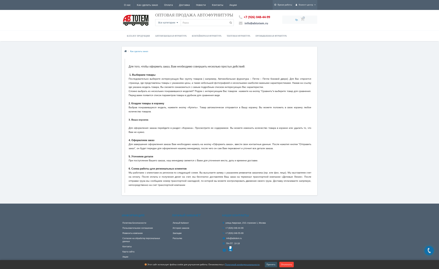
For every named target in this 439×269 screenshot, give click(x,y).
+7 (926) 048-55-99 (234, 233)
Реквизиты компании (132, 233)
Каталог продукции (138, 36)
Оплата (168, 5)
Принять (270, 264)
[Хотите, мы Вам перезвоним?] (429, 250)
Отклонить (286, 264)
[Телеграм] (224, 250)
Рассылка (177, 238)
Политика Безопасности (134, 223)
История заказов (181, 228)
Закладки (177, 233)
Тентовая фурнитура (238, 36)
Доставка (184, 5)
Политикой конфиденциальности (242, 264)
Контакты (217, 5)
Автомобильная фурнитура (171, 36)
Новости (201, 5)
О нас (127, 5)
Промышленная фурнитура (271, 36)
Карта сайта (128, 252)
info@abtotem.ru (234, 238)
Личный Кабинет (181, 223)
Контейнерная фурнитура (207, 36)
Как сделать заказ (147, 5)
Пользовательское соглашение (137, 228)
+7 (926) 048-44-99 (234, 228)
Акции (233, 5)
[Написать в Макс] (230, 249)
